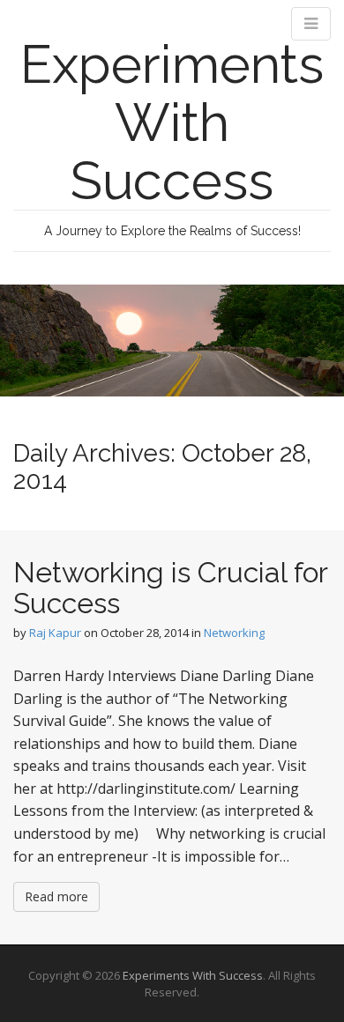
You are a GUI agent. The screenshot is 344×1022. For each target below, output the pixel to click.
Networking (234, 633)
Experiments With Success (172, 122)
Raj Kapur (55, 633)
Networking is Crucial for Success (170, 587)
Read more (56, 896)
